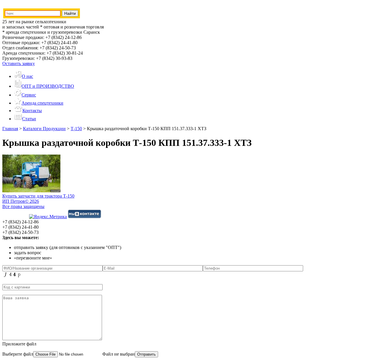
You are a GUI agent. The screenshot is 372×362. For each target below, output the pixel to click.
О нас (27, 76)
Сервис (29, 94)
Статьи (29, 118)
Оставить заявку (18, 63)
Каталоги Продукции (44, 128)
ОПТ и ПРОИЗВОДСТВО (48, 86)
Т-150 (76, 128)
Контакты (32, 110)
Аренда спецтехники (42, 103)
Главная (10, 128)
